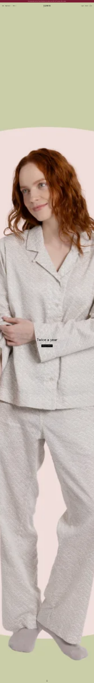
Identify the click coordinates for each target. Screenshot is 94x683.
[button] (86, 6)
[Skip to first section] (47, 680)
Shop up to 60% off (47, 345)
